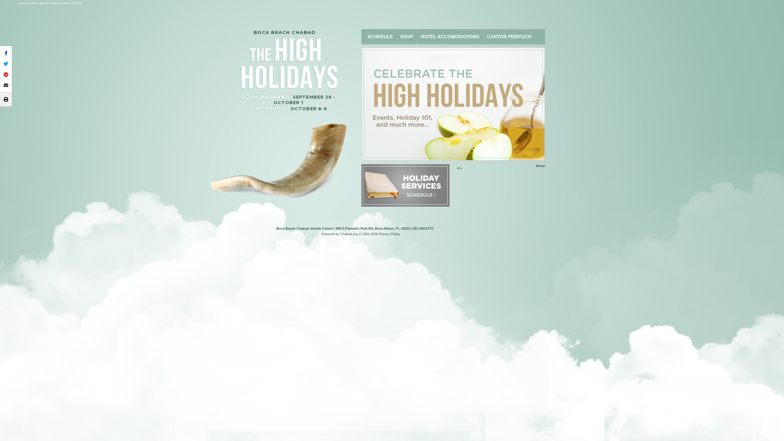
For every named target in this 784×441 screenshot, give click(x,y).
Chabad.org (349, 234)
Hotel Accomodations (450, 36)
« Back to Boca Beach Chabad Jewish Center (49, 3)
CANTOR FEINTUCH (509, 36)
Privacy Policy (389, 234)
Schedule (380, 36)
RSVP (407, 36)
